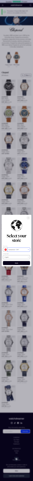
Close (28, 218)
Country (5, 246)
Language (6, 253)
